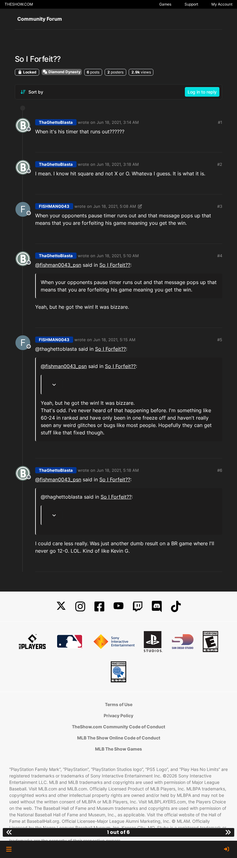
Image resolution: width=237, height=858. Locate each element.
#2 (219, 164)
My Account (221, 4)
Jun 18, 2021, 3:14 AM (118, 122)
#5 (219, 339)
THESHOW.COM (19, 4)
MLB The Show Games (118, 748)
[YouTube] (118, 606)
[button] (8, 849)
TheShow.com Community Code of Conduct (118, 726)
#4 (219, 255)
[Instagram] (80, 606)
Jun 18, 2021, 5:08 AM (114, 206)
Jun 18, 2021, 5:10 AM (118, 255)
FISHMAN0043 (54, 206)
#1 (220, 122)
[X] (61, 606)
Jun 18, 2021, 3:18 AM (118, 164)
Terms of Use (118, 704)
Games (165, 4)
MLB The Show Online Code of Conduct (118, 737)
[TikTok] (176, 606)
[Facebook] (99, 606)
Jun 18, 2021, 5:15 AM (114, 339)
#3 (219, 206)
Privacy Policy (118, 715)
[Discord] (157, 606)
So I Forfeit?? (114, 265)
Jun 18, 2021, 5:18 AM (118, 470)
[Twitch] (138, 606)
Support (191, 4)
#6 (219, 470)
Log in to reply (202, 91)
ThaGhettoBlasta (56, 122)
